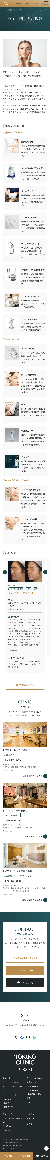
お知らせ (31, 1114)
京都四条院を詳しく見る (31, 899)
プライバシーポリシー (10, 1148)
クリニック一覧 (9, 1095)
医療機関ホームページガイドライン (14, 1145)
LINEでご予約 (27, 982)
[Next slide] (45, 572)
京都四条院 (8, 1107)
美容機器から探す (35, 1094)
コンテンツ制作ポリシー (10, 1142)
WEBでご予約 (27, 970)
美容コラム (32, 1118)
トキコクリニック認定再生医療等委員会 (15, 1140)
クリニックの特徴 (10, 1082)
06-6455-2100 (13, 820)
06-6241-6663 (13, 759)
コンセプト (8, 1078)
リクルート (32, 1123)
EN (41, 3)
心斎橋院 (7, 1099)
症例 (29, 1098)
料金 (29, 1102)
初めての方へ (8, 1114)
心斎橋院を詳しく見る (32, 776)
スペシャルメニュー (35, 1078)
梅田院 (6, 1103)
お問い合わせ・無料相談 (26, 958)
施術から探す (33, 1090)
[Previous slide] (5, 572)
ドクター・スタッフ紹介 (12, 1088)
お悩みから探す (34, 1086)
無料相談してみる (27, 684)
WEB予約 (7, 1126)
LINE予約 (7, 1130)
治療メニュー (32, 1082)
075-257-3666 (13, 881)
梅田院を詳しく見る (33, 836)
